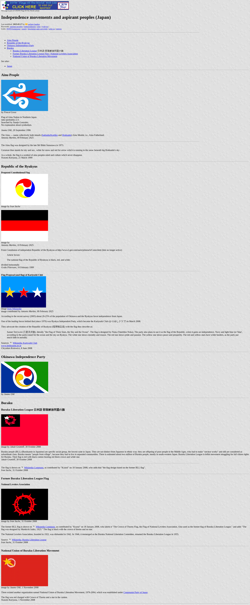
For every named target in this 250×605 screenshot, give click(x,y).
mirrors (59, 29)
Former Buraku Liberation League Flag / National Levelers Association (45, 53)
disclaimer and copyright (37, 29)
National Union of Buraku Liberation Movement (35, 56)
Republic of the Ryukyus (18, 43)
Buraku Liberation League (25, 51)
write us (52, 29)
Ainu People (12, 40)
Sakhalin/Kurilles (50, 135)
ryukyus (45, 26)
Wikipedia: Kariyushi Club (25, 343)
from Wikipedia (14, 308)
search (24, 29)
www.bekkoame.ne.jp (11, 345)
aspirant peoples (16, 26)
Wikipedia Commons (33, 467)
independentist (30, 26)
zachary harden (34, 24)
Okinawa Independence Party (20, 45)
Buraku (10, 48)
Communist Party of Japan (135, 592)
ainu (39, 26)
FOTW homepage (13, 29)
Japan (9, 66)
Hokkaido (66, 135)
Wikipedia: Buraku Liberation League (29, 540)
